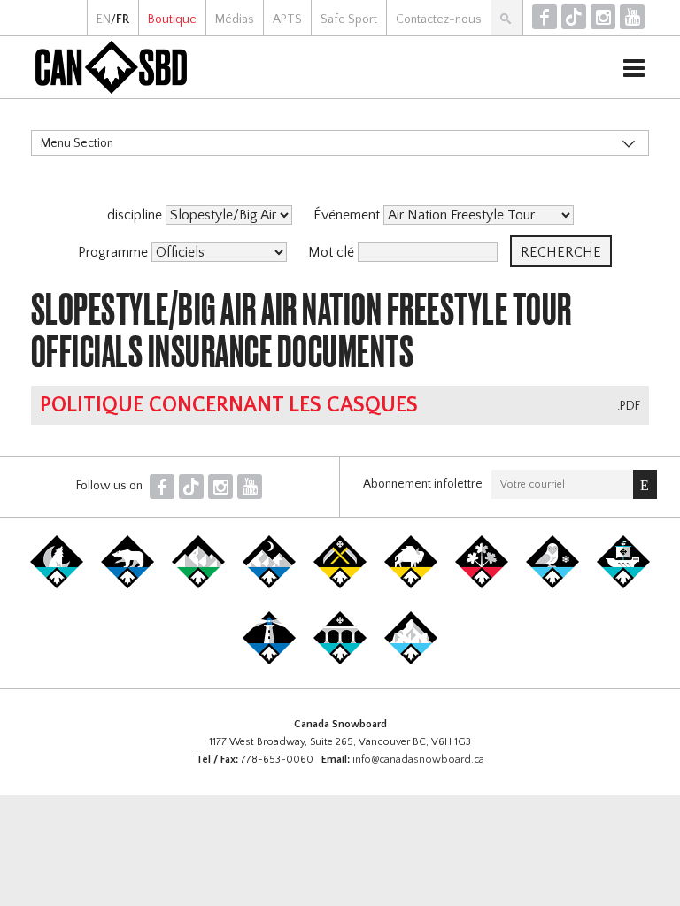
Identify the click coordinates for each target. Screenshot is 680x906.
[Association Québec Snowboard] (552, 585)
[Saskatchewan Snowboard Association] (340, 585)
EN (104, 19)
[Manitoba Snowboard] (410, 585)
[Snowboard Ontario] (481, 585)
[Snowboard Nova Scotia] (269, 661)
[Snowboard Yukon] (56, 585)
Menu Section (77, 143)
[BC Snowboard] (198, 585)
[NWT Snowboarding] (127, 585)
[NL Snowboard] (410, 661)
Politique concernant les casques (229, 405)
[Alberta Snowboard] (269, 585)
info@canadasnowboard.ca (418, 759)
